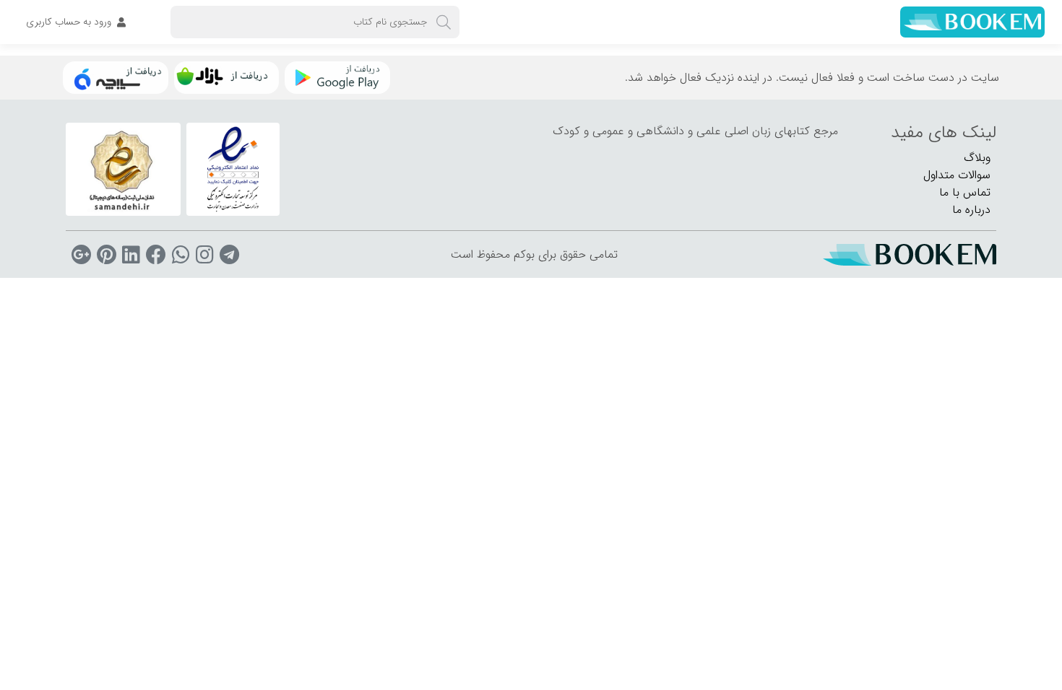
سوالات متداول (956, 175)
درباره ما (971, 210)
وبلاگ (977, 158)
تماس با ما (964, 192)
